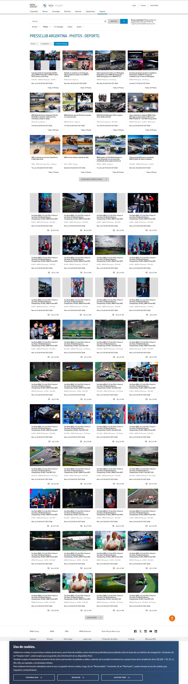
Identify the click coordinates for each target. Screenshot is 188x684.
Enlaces (50, 639)
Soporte (33, 639)
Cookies (131, 639)
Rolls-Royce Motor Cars (111, 631)
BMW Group (34, 631)
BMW (52, 631)
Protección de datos (110, 639)
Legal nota (87, 639)
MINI (66, 631)
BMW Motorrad (85, 631)
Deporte (35, 21)
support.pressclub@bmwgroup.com (143, 24)
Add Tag (114, 21)
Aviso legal (68, 639)
